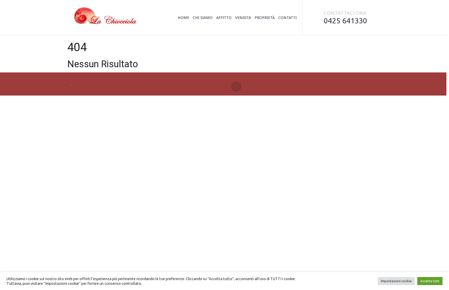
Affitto (224, 17)
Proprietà (265, 17)
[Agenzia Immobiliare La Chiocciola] (104, 17)
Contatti (287, 17)
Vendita (243, 17)
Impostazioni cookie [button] (396, 281)
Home (183, 17)
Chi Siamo (203, 17)
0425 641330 (345, 20)
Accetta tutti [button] (429, 281)
